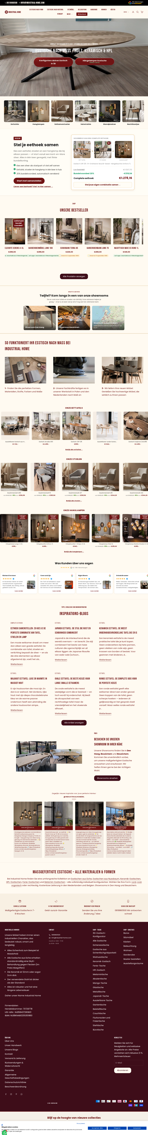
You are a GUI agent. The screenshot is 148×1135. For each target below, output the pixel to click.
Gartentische (99, 1004)
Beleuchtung (82, 10)
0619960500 (12, 2)
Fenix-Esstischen (30, 882)
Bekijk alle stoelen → (74, 501)
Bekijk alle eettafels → (74, 450)
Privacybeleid (81, 1123)
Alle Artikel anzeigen (74, 722)
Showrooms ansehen (107, 778)
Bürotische (98, 1029)
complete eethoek (17, 623)
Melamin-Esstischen (54, 882)
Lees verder (18, 591)
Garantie (9, 1070)
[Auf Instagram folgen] (11, 1094)
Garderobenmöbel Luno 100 (39, 248)
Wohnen (104, 10)
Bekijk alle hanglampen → (74, 552)
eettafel (58, 623)
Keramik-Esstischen (130, 878)
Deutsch (125, 12)
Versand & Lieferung (15, 1058)
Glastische (98, 987)
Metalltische (99, 991)
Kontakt (9, 1054)
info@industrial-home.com (32, 2)
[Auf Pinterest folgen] (16, 1094)
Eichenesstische (101, 945)
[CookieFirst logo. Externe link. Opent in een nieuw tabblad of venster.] (2, 1125)
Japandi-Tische (101, 996)
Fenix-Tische (99, 965)
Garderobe (94, 10)
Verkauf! (60, 14)
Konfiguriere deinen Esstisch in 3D (53, 61)
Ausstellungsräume (133, 963)
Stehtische (98, 1025)
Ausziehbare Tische (102, 1000)
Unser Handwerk (13, 1045)
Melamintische (100, 974)
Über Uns (9, 1041)
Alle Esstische (99, 940)
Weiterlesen (17, 664)
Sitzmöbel (70, 10)
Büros (126, 933)
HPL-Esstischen (14, 882)
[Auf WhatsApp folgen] (22, 1094)
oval (139, 882)
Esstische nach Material (55, 10)
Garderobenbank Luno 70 (97, 248)
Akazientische (100, 978)
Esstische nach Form (36, 10)
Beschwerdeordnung (15, 1086)
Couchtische (99, 1013)
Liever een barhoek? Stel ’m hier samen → (33, 186)
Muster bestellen (132, 959)
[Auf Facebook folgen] (6, 1094)
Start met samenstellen (29, 180)
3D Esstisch (82, 14)
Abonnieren (122, 1070)
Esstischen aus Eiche (81, 878)
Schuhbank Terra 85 (68, 248)
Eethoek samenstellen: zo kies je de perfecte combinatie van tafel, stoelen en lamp (28, 633)
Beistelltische (99, 1009)
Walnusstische (100, 957)
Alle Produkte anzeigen (74, 276)
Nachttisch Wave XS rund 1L (125, 248)
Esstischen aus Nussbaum (106, 878)
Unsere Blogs (11, 1049)
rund (133, 882)
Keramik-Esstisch (101, 961)
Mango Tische (100, 983)
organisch (16, 885)
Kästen (113, 10)
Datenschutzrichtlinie (15, 1082)
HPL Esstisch (99, 970)
